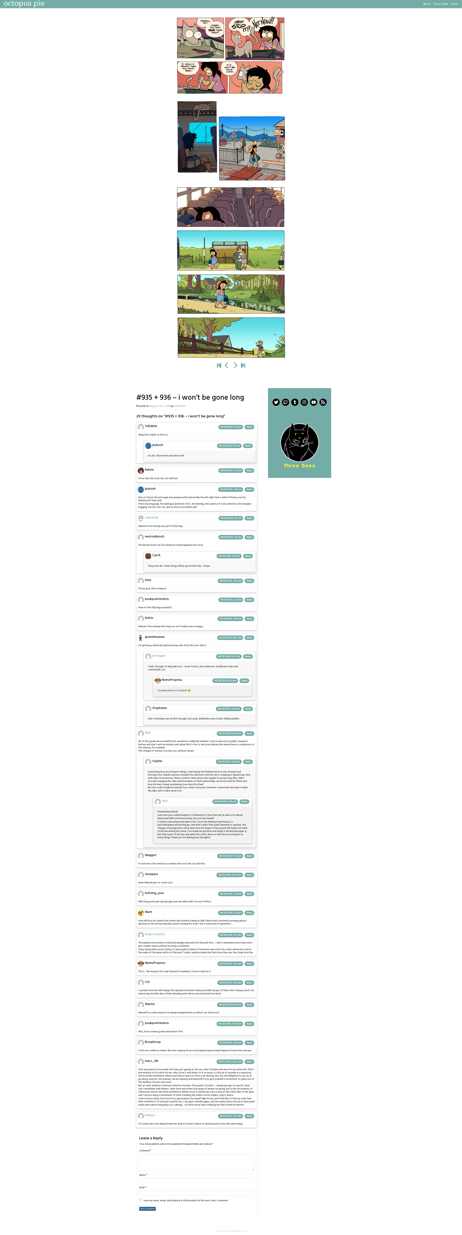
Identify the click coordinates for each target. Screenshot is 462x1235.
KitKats (150, 1115)
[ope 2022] (243, 366)
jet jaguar (159, 655)
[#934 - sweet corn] (227, 366)
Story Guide (441, 4)
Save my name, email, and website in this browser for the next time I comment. (185, 1201)
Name (142, 1175)
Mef (148, 732)
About (427, 4)
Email (142, 1188)
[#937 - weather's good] (231, 187)
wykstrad (151, 517)
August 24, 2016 (160, 406)
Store (454, 4)
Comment (144, 1151)
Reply (249, 427)
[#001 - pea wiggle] (219, 366)
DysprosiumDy (155, 934)
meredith (179, 406)
